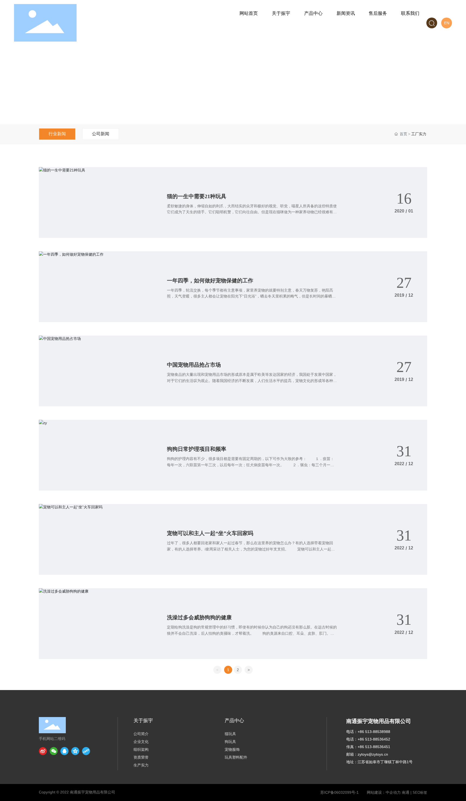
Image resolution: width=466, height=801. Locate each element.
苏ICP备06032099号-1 (339, 792)
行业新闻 (57, 133)
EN (446, 23)
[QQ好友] (64, 751)
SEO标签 (420, 792)
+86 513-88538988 (374, 731)
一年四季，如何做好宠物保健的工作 (210, 280)
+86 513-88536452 (374, 739)
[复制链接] (86, 751)
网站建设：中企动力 (384, 792)
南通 (405, 792)
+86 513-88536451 (374, 747)
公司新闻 (100, 133)
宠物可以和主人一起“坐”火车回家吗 (210, 533)
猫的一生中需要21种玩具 (196, 196)
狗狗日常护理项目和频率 (196, 449)
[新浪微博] (43, 751)
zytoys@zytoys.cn (373, 754)
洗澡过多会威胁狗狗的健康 (199, 617)
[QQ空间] (75, 751)
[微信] (54, 751)
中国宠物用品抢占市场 (194, 365)
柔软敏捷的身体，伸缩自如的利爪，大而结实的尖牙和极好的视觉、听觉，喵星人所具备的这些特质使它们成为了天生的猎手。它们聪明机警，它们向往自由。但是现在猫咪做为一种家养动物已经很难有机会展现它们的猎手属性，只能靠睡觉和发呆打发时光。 (252, 212)
